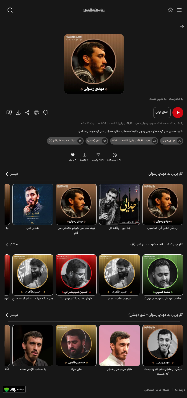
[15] (45, 112)
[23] (18, 112)
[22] (9, 112)
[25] (36, 112)
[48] (182, 27)
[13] (154, 141)
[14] (98, 155)
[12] (104, 141)
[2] (80, 141)
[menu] (179, 10)
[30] (10, 10)
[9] (114, 155)
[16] (73, 155)
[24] (27, 112)
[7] (179, 141)
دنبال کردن (162, 112)
